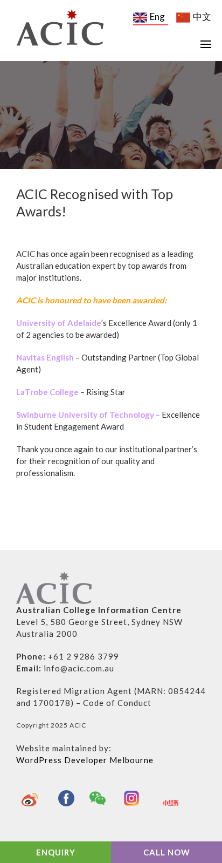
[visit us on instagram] (134, 798)
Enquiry (55, 852)
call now (166, 852)
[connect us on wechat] (100, 798)
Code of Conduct (117, 703)
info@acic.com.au (79, 668)
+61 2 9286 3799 (83, 656)
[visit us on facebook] (66, 798)
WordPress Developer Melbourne (85, 760)
